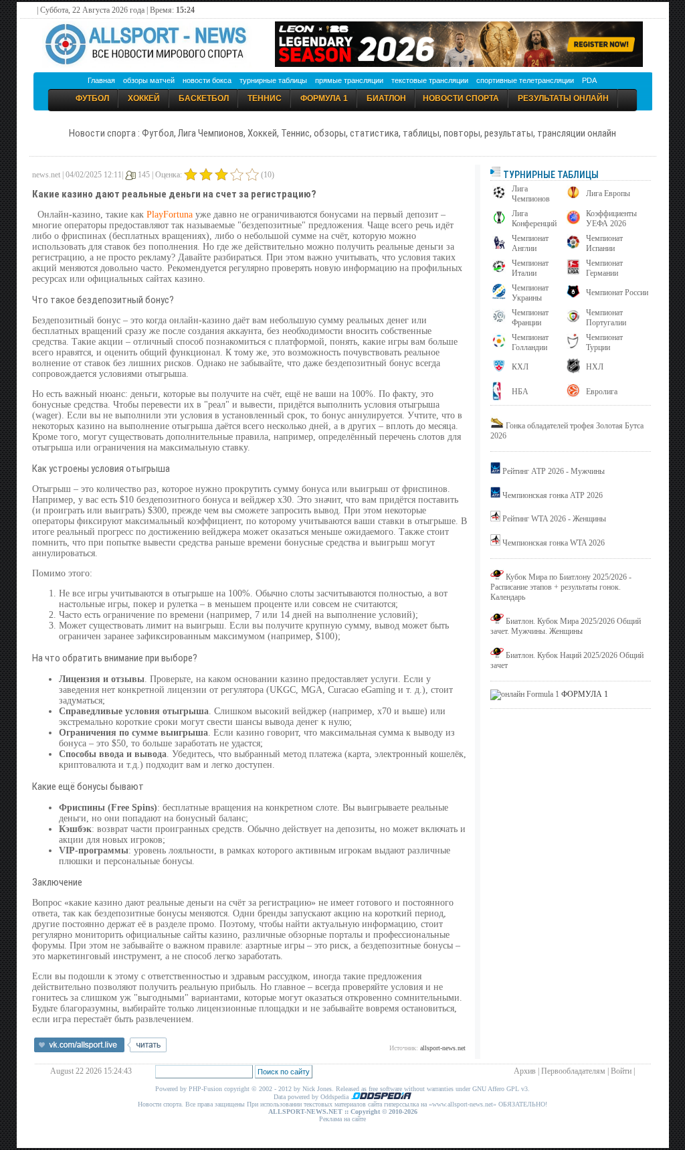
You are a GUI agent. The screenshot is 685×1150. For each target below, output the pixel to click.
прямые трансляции (349, 80)
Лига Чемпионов (531, 193)
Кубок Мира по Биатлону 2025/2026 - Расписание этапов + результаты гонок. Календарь (560, 587)
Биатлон (386, 98)
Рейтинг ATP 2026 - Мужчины (553, 471)
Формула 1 (324, 98)
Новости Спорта (461, 98)
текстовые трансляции (429, 80)
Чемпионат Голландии (530, 342)
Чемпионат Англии (530, 243)
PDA (589, 80)
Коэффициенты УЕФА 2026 (611, 218)
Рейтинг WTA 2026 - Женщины (554, 518)
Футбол (92, 98)
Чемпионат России (617, 292)
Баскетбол (204, 98)
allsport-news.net (443, 1048)
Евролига (601, 391)
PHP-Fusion (205, 1088)
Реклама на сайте (342, 1119)
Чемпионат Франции (530, 317)
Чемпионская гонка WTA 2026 (553, 543)
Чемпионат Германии (604, 268)
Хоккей (144, 98)
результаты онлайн (563, 98)
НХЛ (594, 367)
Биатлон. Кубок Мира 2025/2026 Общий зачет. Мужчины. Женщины (565, 626)
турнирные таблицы (273, 80)
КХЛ (520, 367)
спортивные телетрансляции (525, 80)
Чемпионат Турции (604, 342)
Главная (101, 80)
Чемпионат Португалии (606, 317)
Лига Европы (608, 193)
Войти (621, 1071)
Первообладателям (573, 1071)
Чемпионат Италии (530, 268)
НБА (520, 391)
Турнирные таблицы (550, 174)
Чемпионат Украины (530, 293)
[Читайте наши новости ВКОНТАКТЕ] (100, 1049)
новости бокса (207, 80)
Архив (525, 1071)
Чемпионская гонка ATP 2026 (552, 495)
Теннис (265, 98)
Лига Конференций (534, 218)
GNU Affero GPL (495, 1088)
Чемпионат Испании (604, 243)
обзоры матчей (149, 80)
